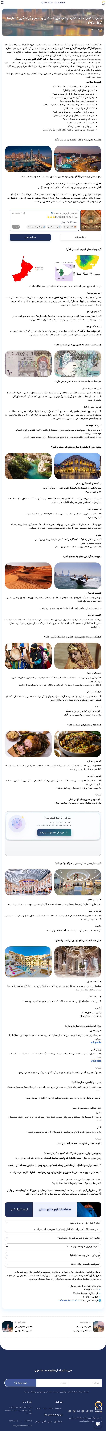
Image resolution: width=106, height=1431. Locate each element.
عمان (98, 29)
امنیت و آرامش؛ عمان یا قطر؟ (81, 122)
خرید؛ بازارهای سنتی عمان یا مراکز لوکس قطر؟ (74, 112)
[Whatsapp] (78, 1411)
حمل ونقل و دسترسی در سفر (81, 126)
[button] (2, 3)
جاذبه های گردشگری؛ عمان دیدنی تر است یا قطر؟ (72, 97)
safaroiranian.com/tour (70, 1300)
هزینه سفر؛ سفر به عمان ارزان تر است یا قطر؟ (74, 94)
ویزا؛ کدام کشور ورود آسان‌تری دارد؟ (79, 119)
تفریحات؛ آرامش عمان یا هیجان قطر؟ (77, 101)
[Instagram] (91, 1411)
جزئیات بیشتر (80, 237)
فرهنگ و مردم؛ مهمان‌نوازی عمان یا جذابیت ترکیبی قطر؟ (69, 104)
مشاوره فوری (30, 237)
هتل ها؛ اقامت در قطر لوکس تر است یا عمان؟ (73, 115)
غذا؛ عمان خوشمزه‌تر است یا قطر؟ (79, 108)
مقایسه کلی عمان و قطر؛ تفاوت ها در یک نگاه (74, 87)
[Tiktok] (87, 1411)
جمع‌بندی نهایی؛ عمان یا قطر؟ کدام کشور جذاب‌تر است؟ (69, 130)
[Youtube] (69, 1411)
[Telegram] (82, 1411)
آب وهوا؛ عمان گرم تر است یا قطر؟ (79, 90)
